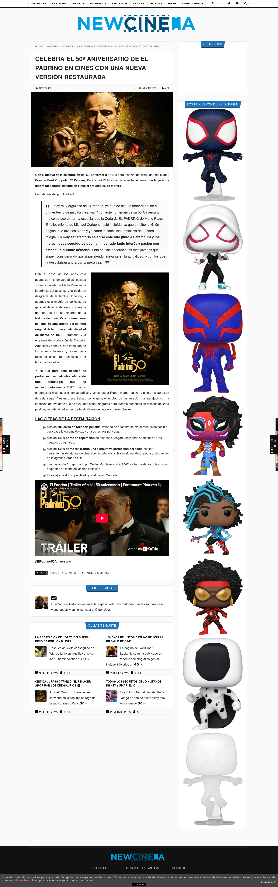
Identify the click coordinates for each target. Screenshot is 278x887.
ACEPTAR (139, 884)
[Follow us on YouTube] (237, 3)
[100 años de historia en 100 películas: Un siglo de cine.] (111, 651)
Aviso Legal (101, 868)
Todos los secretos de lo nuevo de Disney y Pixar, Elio (134, 683)
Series (172, 3)
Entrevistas (98, 3)
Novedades (38, 3)
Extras (155, 3)
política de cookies (25, 880)
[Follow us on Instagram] (213, 3)
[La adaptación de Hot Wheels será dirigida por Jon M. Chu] (41, 651)
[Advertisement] (213, 71)
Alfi (167, 88)
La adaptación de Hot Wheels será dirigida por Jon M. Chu (62, 639)
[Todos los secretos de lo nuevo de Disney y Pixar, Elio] (111, 696)
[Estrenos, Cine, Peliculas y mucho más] (139, 23)
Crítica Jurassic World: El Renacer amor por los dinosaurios (63, 683)
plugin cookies (268, 882)
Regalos (78, 3)
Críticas (138, 3)
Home (41, 46)
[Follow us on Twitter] (229, 3)
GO (85, 659)
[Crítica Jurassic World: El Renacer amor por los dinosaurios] (41, 696)
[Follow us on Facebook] (221, 3)
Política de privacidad (142, 868)
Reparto (179, 868)
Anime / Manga (191, 3)
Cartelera (59, 3)
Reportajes (119, 3)
